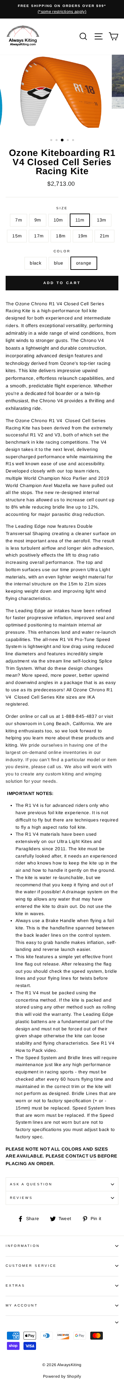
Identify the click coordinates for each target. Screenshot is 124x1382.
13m (101, 220)
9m (37, 220)
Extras (15, 1285)
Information (23, 1246)
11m (79, 220)
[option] (62, 9)
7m (18, 220)
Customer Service (31, 1265)
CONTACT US (80, 1156)
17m (38, 235)
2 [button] (57, 140)
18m (60, 235)
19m (82, 235)
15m (16, 235)
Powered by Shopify (62, 1376)
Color (62, 251)
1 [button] (52, 140)
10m (58, 220)
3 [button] (62, 140)
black (35, 263)
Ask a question (31, 1184)
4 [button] (68, 140)
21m (104, 235)
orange (84, 263)
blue (58, 263)
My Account (22, 1305)
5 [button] (73, 140)
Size (62, 208)
